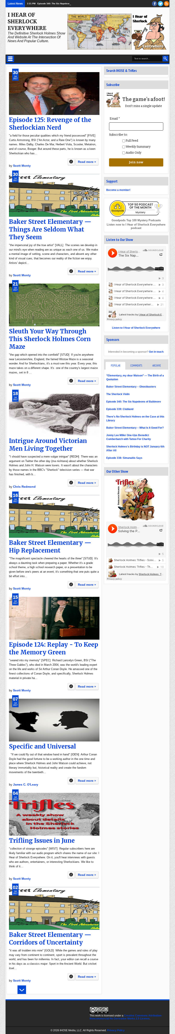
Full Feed (131, 141)
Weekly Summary (137, 147)
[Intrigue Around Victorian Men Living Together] (54, 414)
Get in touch (156, 351)
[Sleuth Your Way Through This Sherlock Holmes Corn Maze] (54, 305)
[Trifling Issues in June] (54, 814)
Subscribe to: (118, 135)
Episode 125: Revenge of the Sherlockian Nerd (50, 123)
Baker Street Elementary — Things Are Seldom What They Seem (50, 229)
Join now (136, 162)
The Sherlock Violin (118, 394)
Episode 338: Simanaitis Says (124, 457)
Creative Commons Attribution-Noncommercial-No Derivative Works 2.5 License (126, 1017)
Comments (136, 365)
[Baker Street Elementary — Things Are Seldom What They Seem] (54, 195)
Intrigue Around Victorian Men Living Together (48, 444)
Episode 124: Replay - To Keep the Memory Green (53, 648)
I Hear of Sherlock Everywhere (27, 21)
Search (165, 58)
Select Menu (10, 59)
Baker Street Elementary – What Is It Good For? (135, 427)
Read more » (87, 161)
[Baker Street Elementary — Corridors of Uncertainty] (54, 908)
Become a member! (118, 190)
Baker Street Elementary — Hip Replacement (50, 546)
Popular (115, 365)
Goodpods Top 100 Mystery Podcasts (136, 220)
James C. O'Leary (25, 784)
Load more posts (22, 989)
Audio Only (133, 153)
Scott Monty (22, 165)
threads (160, 3)
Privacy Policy (116, 1030)
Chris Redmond (24, 486)
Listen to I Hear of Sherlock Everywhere (136, 327)
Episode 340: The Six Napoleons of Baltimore (61, 3)
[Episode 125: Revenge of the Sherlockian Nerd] (54, 93)
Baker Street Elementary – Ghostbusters (131, 386)
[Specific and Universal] (54, 720)
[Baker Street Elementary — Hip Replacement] (54, 516)
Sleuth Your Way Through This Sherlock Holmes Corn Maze (50, 339)
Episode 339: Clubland (119, 409)
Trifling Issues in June (42, 840)
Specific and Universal (42, 746)
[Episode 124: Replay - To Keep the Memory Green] (54, 618)
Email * (115, 118)
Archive (156, 365)
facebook (154, 3)
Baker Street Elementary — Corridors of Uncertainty (50, 938)
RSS (166, 3)
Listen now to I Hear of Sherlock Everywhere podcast (136, 226)
